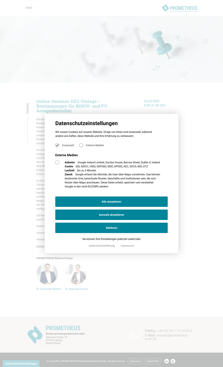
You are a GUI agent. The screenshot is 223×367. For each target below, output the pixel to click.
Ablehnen (111, 227)
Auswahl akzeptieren (111, 214)
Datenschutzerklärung (102, 245)
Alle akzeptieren (111, 201)
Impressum (127, 245)
